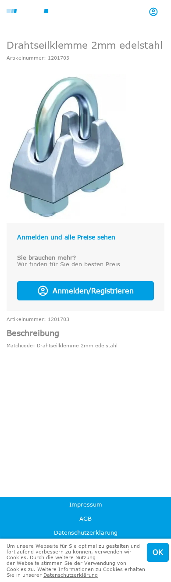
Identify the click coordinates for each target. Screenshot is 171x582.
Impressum (85, 504)
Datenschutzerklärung (86, 532)
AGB (85, 518)
